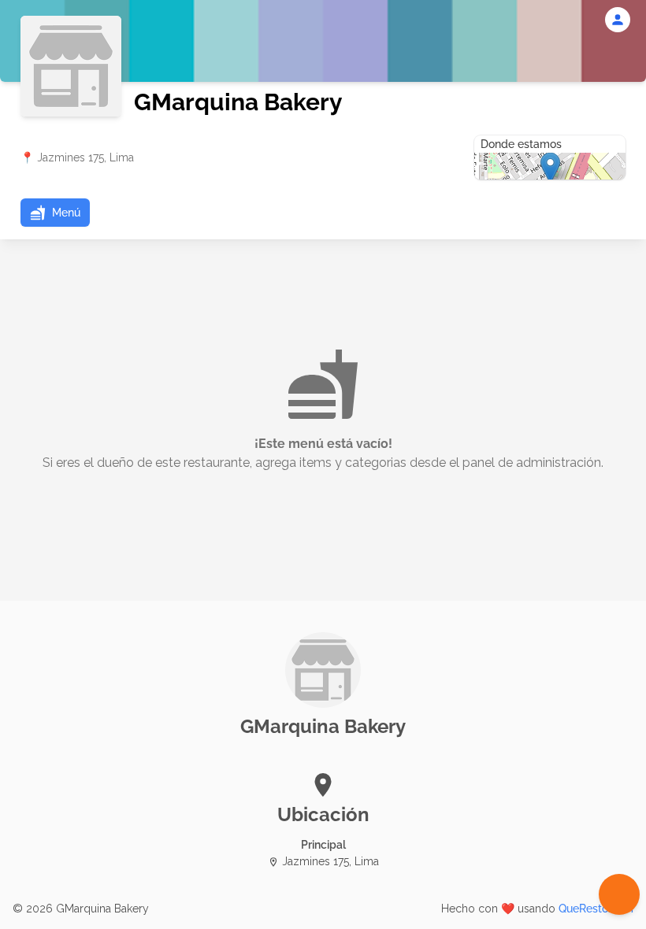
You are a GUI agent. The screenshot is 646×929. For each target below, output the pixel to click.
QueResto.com (596, 908)
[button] (55, 212)
